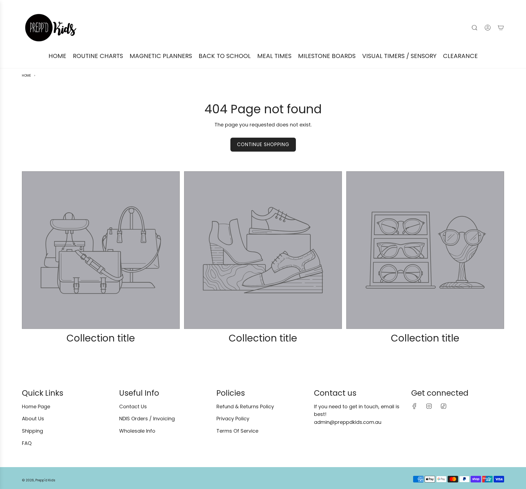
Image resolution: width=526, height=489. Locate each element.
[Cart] (500, 27)
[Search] (474, 27)
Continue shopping (263, 144)
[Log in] (487, 27)
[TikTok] (443, 406)
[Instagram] (429, 406)
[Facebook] (414, 406)
